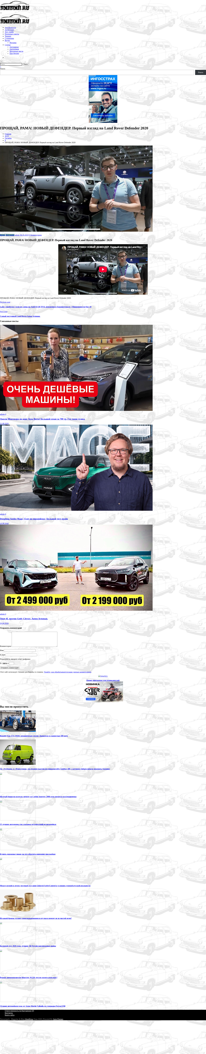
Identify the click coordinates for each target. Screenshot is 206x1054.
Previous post (5, 302)
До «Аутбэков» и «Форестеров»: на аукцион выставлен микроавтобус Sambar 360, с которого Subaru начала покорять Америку (55, 769)
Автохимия (14, 49)
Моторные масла (16, 51)
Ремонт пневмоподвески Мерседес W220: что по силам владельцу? (28, 978)
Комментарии (6, 646)
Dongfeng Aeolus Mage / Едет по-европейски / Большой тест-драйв (34, 519)
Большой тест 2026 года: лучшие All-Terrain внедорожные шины (28, 946)
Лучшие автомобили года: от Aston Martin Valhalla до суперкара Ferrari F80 (32, 1006)
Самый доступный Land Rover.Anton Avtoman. (20, 316)
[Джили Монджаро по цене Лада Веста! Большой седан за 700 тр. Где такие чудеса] (76, 410)
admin (17, 235)
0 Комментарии (35, 235)
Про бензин (14, 53)
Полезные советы (12, 34)
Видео (7, 40)
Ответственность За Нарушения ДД (19, 1011)
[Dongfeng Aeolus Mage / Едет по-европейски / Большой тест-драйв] (76, 510)
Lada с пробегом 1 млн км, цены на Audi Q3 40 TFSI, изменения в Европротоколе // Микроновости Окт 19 (45, 307)
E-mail (2, 655)
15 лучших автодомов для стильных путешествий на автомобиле (28, 824)
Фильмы (13, 43)
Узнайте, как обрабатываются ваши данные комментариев (67, 672)
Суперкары (9, 38)
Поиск (2, 69)
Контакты (9, 1013)
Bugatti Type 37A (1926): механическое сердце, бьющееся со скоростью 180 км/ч (34, 736)
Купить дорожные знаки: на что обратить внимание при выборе (28, 854)
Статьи (7, 45)
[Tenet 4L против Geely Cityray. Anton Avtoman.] (76, 610)
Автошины (14, 47)
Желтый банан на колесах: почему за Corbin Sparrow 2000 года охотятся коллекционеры (38, 797)
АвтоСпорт (9, 30)
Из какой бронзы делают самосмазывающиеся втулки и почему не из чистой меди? (36, 918)
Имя (2, 650)
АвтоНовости (10, 28)
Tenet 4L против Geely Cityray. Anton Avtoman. (24, 618)
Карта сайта (9, 1015)
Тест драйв (9, 32)
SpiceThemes (58, 1019)
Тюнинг (8, 36)
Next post (3, 312)
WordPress (29, 1019)
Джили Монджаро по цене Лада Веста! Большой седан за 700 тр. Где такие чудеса (42, 419)
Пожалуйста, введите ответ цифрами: (15, 659)
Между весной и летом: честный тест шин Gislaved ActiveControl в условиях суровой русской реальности (45, 886)
